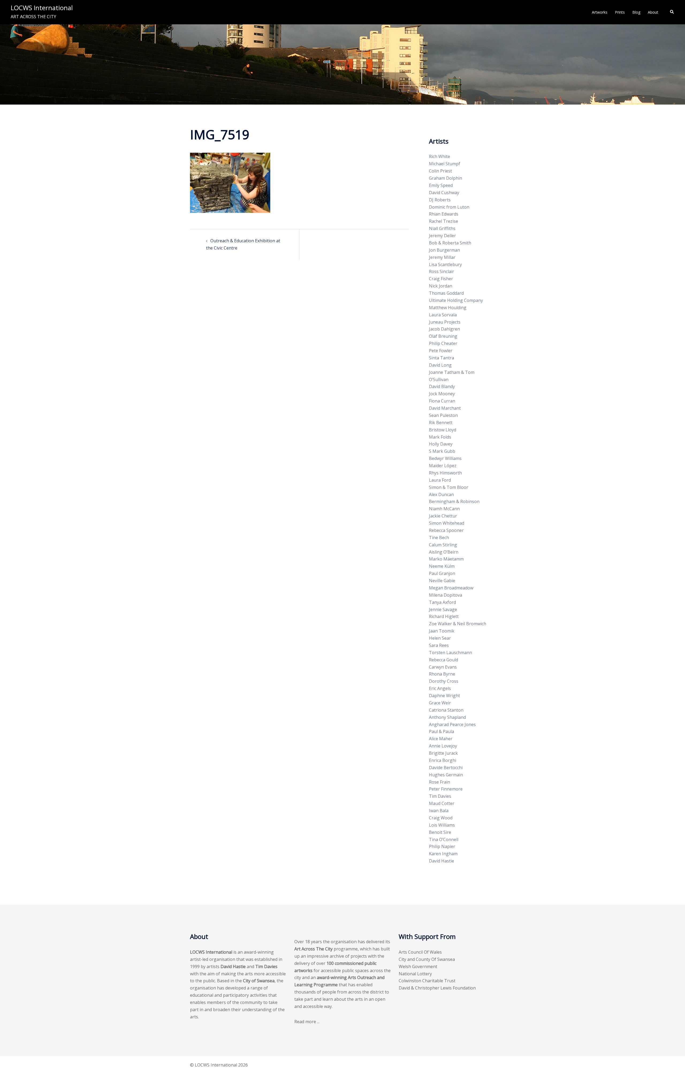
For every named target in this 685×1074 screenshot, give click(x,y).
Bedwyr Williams (445, 458)
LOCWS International (42, 7)
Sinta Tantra (441, 358)
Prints (620, 12)
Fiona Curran (442, 401)
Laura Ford (440, 480)
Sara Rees (439, 645)
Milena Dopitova (445, 595)
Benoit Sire (440, 832)
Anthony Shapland (447, 717)
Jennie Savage (443, 609)
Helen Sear (440, 638)
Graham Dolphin (445, 178)
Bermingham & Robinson (454, 501)
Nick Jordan (440, 286)
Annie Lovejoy (443, 746)
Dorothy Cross (443, 681)
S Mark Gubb (442, 451)
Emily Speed (441, 185)
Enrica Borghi (442, 760)
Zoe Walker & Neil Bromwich (457, 624)
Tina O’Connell (443, 839)
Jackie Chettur (443, 516)
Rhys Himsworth (445, 473)
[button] (672, 12)
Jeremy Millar (442, 257)
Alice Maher (440, 739)
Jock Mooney (442, 394)
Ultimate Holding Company (456, 300)
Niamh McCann (444, 509)
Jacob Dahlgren (444, 329)
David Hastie (441, 861)
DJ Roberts (440, 200)
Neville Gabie (442, 581)
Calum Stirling (443, 545)
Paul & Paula (441, 731)
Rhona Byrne (442, 674)
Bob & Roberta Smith (450, 243)
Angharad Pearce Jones (452, 724)
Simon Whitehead (446, 523)
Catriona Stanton (446, 710)
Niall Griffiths (442, 228)
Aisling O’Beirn (443, 552)
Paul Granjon (442, 573)
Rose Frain (439, 782)
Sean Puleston (443, 415)
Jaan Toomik (441, 631)
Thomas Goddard (446, 293)
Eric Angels (440, 688)
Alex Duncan (441, 494)
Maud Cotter (441, 803)
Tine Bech (439, 537)
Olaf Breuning (443, 336)
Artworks (599, 12)
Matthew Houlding (447, 307)
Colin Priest (440, 171)
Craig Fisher (441, 279)
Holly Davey (440, 444)
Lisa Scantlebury (445, 264)
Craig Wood (440, 818)
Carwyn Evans (443, 667)
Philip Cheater (443, 343)
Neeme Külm (442, 566)
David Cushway (444, 192)
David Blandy (442, 386)
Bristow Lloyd (442, 430)
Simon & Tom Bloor (448, 487)
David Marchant (445, 408)
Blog (636, 12)
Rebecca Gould (443, 660)
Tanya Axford (442, 602)
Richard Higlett (444, 616)
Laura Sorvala (443, 315)
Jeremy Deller (442, 236)
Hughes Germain (446, 775)
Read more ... (306, 1022)
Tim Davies (440, 796)
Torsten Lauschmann (450, 652)
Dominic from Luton (449, 207)
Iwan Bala (438, 811)
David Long (440, 365)
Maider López (442, 466)
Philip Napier (442, 846)
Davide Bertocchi (446, 767)
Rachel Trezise (443, 221)
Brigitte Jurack (443, 753)
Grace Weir (440, 703)
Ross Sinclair (441, 271)
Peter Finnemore (446, 789)
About (653, 12)
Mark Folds (440, 437)
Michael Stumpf (444, 164)
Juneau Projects (445, 322)
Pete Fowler (440, 351)
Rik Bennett (440, 422)
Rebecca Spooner (446, 530)
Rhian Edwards (443, 214)
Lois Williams (442, 825)
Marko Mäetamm (446, 559)
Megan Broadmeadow (451, 588)
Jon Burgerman (444, 250)
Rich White (439, 156)
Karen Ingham (443, 854)
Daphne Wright (444, 696)
